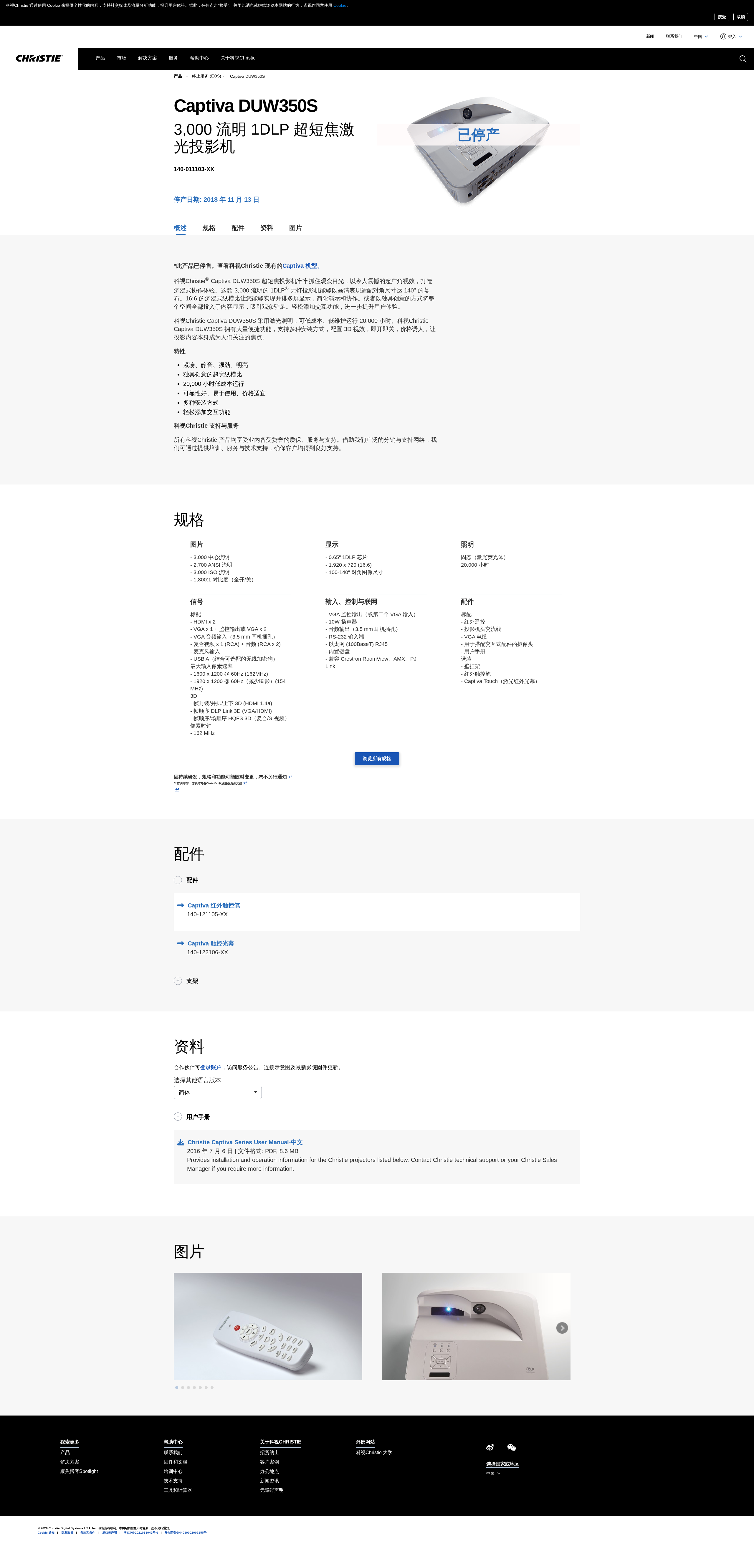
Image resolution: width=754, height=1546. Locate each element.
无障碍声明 (272, 1490)
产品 (100, 57)
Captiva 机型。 (302, 265)
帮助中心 (199, 57)
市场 (121, 57)
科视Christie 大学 (374, 1452)
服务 (173, 57)
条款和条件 (87, 1532)
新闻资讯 (269, 1480)
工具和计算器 (178, 1490)
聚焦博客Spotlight (79, 1471)
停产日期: (189, 199)
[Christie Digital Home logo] (39, 59)
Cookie (339, 5)
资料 (266, 228)
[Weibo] (490, 1448)
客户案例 (269, 1461)
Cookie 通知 (46, 1532)
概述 (180, 228)
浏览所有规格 (377, 758)
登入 (732, 36)
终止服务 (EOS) (206, 76)
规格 (209, 228)
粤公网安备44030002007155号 (185, 1532)
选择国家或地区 (502, 1463)
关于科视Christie (238, 57)
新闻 (650, 36)
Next (562, 1328)
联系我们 (674, 36)
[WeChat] (511, 1448)
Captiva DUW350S (247, 76)
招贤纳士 (269, 1452)
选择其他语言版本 (197, 1080)
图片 (295, 228)
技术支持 (173, 1480)
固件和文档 (175, 1461)
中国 (698, 36)
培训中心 (173, 1471)
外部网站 (365, 1441)
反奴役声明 (109, 1532)
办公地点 (269, 1471)
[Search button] (742, 58)
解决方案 (147, 57)
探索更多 (69, 1441)
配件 (238, 228)
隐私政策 (67, 1532)
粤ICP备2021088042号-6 (141, 1532)
